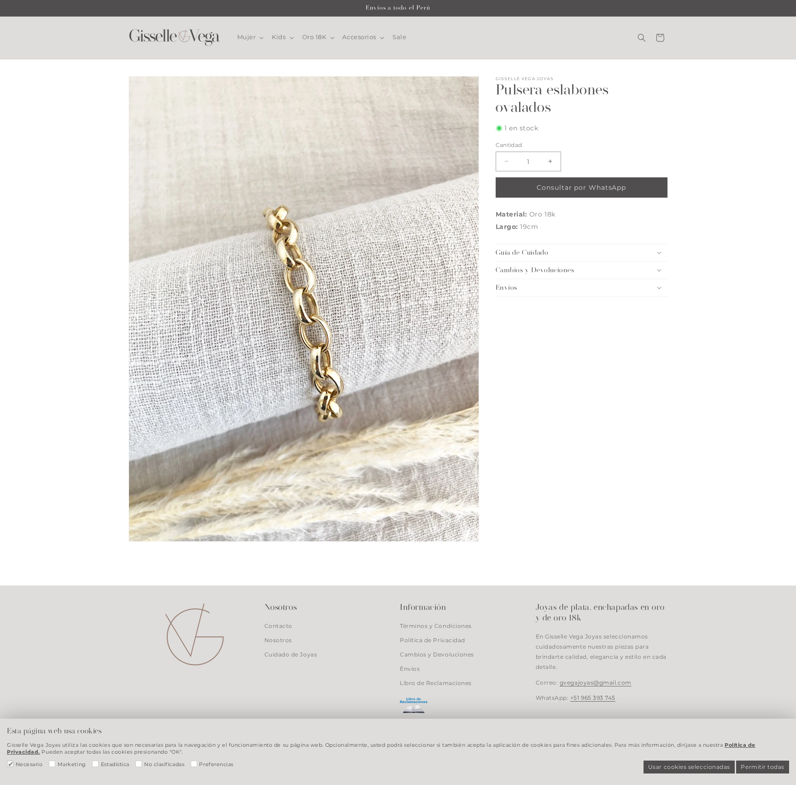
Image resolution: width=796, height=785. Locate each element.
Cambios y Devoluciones (437, 654)
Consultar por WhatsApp (581, 187)
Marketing (72, 764)
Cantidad (509, 144)
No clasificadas (164, 764)
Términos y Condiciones (436, 626)
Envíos (410, 669)
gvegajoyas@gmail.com (596, 682)
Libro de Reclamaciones (436, 683)
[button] (249, 37)
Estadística (115, 764)
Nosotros (278, 640)
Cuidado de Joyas (290, 654)
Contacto (278, 626)
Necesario (29, 764)
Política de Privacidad (432, 640)
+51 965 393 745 (592, 698)
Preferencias (216, 764)
